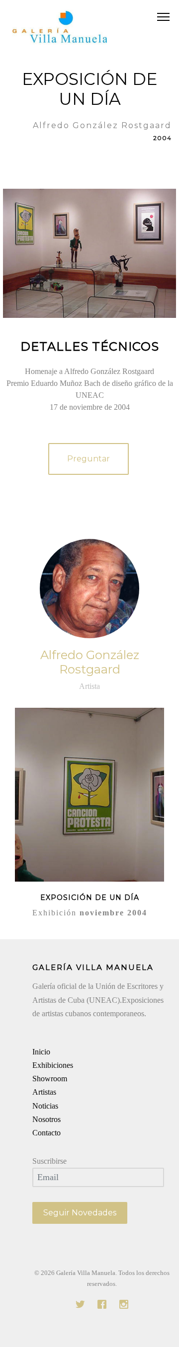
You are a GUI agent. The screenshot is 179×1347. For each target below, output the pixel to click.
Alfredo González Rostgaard (89, 662)
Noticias (45, 1106)
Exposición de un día (89, 897)
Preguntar (88, 458)
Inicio (41, 1052)
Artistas (44, 1092)
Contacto (46, 1132)
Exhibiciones (52, 1065)
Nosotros (46, 1119)
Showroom (49, 1078)
